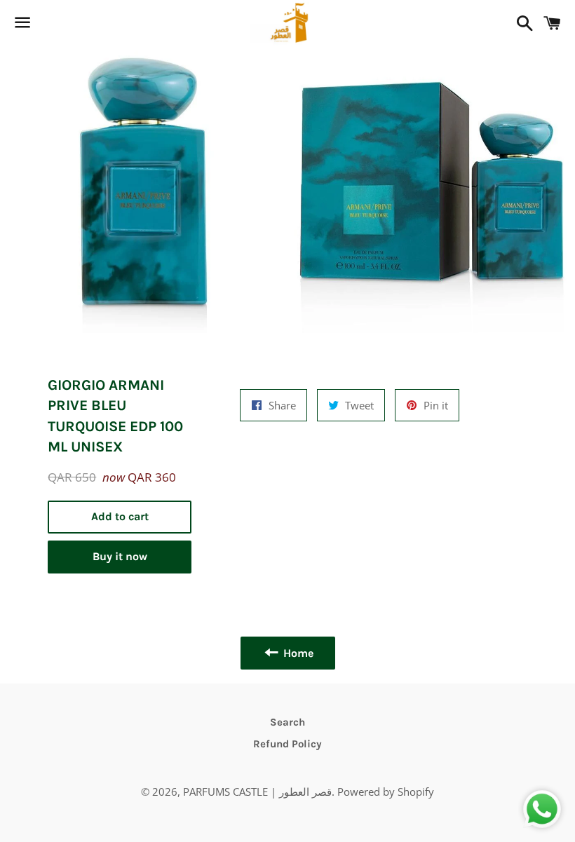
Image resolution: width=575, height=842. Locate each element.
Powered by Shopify (385, 792)
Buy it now (120, 556)
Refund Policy (287, 744)
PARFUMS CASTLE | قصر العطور (257, 792)
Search (287, 722)
